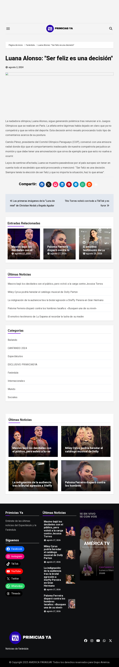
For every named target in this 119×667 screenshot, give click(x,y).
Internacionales (16, 380)
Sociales (13, 397)
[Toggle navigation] (8, 28)
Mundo (11, 389)
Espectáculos (15, 356)
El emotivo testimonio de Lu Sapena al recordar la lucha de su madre (46, 316)
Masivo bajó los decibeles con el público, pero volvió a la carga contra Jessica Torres (55, 283)
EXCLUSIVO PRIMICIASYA (22, 364)
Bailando (12, 339)
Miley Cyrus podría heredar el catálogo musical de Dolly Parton (43, 292)
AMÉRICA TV (97, 543)
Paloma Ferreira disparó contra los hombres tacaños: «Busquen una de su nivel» (52, 308)
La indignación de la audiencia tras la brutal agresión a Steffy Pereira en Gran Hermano (56, 300)
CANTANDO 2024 (17, 348)
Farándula (13, 372)
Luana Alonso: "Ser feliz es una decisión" (59, 58)
